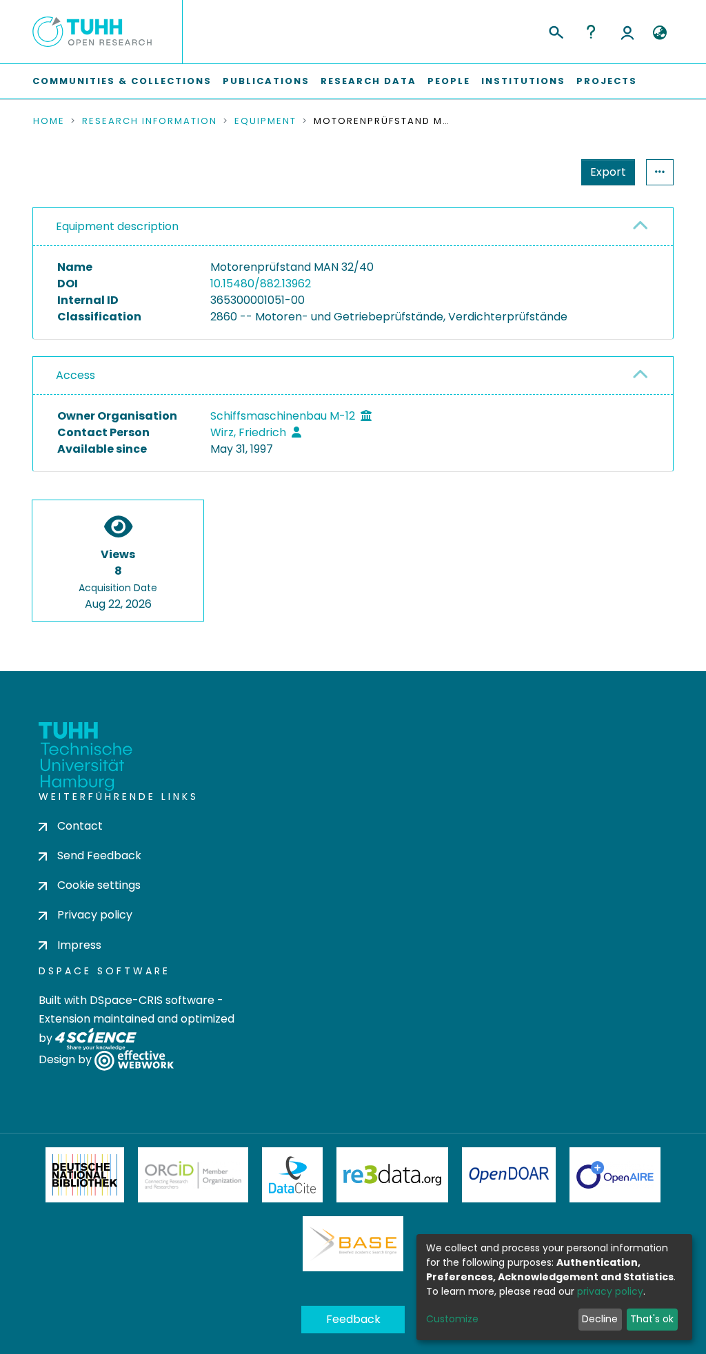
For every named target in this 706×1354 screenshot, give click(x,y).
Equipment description (117, 226)
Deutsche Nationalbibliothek (84, 1175)
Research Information (149, 121)
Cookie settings (99, 885)
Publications (266, 81)
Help (591, 31)
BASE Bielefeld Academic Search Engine (353, 1243)
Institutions (523, 81)
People (448, 81)
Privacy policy (94, 915)
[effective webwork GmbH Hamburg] (134, 1059)
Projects (606, 81)
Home (49, 121)
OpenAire (615, 1175)
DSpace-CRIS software (152, 1000)
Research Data (368, 81)
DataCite (292, 1175)
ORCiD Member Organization (193, 1175)
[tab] (353, 227)
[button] (659, 33)
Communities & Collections (122, 81)
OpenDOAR (509, 1175)
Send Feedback (99, 855)
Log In (627, 31)
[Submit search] (555, 30)
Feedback (353, 1319)
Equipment (265, 121)
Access (75, 375)
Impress (79, 945)
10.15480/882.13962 (260, 283)
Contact (80, 826)
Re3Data (392, 1175)
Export (608, 172)
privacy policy (610, 1291)
